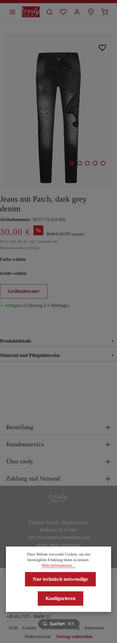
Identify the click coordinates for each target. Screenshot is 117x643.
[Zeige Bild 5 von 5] (102, 163)
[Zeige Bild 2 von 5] (79, 163)
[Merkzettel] (63, 12)
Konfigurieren (61, 598)
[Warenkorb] (104, 12)
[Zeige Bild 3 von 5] (87, 163)
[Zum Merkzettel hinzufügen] (102, 47)
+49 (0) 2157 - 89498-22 (28, 616)
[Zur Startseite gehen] (31, 11)
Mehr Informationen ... (59, 565)
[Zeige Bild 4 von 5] (95, 163)
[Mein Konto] (77, 12)
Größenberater (24, 291)
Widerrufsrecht (38, 636)
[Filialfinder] (91, 12)
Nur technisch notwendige (60, 579)
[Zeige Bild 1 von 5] (71, 163)
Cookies (29, 628)
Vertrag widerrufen (74, 636)
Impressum (94, 628)
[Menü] (12, 12)
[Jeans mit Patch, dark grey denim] (58, 110)
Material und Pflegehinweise (57, 355)
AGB (12, 628)
